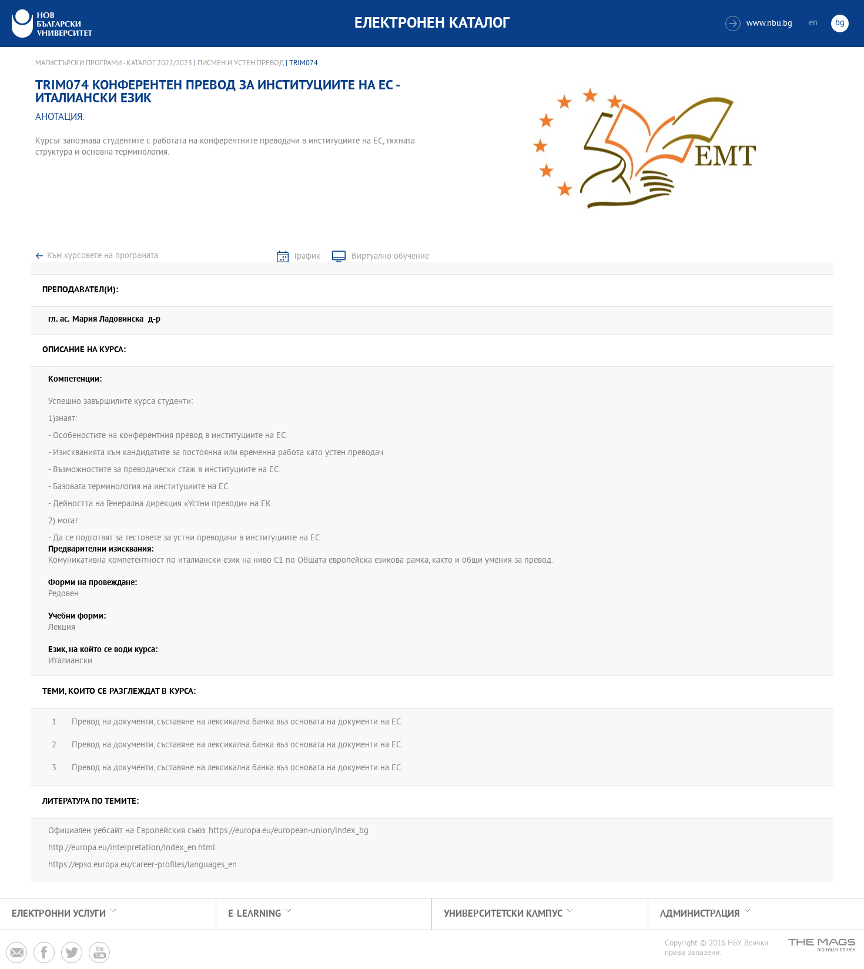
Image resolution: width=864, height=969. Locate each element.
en (813, 23)
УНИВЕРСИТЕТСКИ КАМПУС (503, 914)
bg (840, 23)
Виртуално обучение (390, 256)
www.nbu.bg (760, 23)
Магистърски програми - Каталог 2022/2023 (113, 63)
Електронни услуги (59, 914)
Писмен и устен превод (240, 63)
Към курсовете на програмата (102, 256)
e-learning (254, 914)
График (307, 256)
